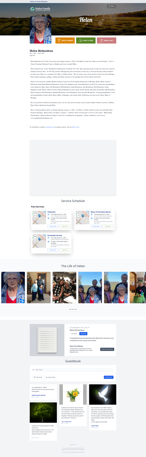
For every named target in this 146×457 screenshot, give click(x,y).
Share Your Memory (107, 349)
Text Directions (52, 226)
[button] (39, 216)
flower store (75, 127)
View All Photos (73, 309)
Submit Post (108, 377)
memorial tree (50, 127)
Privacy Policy (68, 449)
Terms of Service (78, 449)
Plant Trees (64, 226)
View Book (74, 333)
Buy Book (83, 333)
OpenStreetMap (75, 452)
